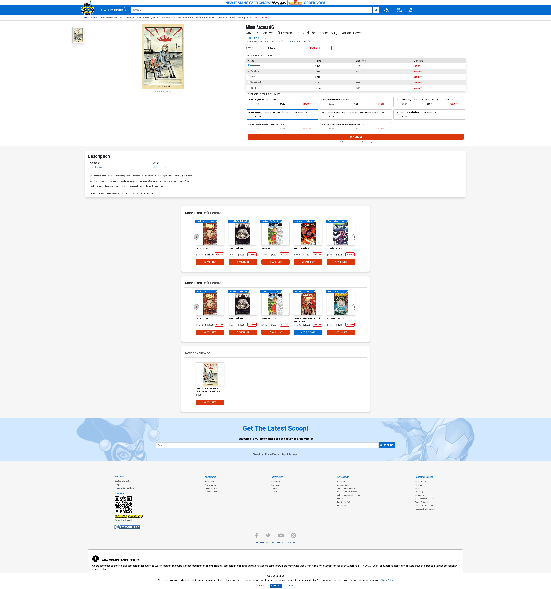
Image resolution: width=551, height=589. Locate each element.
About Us (119, 476)
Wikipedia (119, 484)
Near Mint (255, 65)
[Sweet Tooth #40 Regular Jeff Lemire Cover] (308, 304)
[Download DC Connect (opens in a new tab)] (133, 527)
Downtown (209, 481)
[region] (196, 237)
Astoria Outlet (211, 492)
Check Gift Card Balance (347, 492)
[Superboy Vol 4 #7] (308, 234)
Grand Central (211, 485)
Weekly (258, 454)
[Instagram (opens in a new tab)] (293, 537)
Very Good (255, 82)
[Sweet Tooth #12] (275, 234)
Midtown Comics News (124, 488)
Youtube (274, 492)
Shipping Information (424, 505)
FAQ (417, 488)
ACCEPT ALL (276, 586)
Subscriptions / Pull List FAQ (349, 495)
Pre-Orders (341, 505)
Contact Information (123, 481)
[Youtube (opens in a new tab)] (281, 537)
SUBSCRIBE (386, 445)
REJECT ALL (289, 586)
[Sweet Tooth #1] (210, 234)
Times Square (211, 488)
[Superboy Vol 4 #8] (341, 234)
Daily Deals (272, 454)
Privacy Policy (420, 495)
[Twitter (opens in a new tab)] (268, 537)
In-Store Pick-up (421, 481)
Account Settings (344, 485)
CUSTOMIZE (262, 586)
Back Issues (290, 454)
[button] (113, 10)
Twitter (274, 488)
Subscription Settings (346, 488)
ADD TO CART (308, 332)
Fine (252, 76)
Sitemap (418, 485)
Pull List (340, 499)
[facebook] (256, 537)
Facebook (275, 481)
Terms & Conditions (423, 502)
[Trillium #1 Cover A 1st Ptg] (341, 304)
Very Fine (254, 71)
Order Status (342, 481)
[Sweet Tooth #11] (243, 234)
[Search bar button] (375, 10)
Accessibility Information (425, 509)
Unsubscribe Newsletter (425, 499)
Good (253, 88)
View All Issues (163, 91)
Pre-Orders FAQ (343, 502)
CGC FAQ (419, 492)
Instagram (275, 485)
